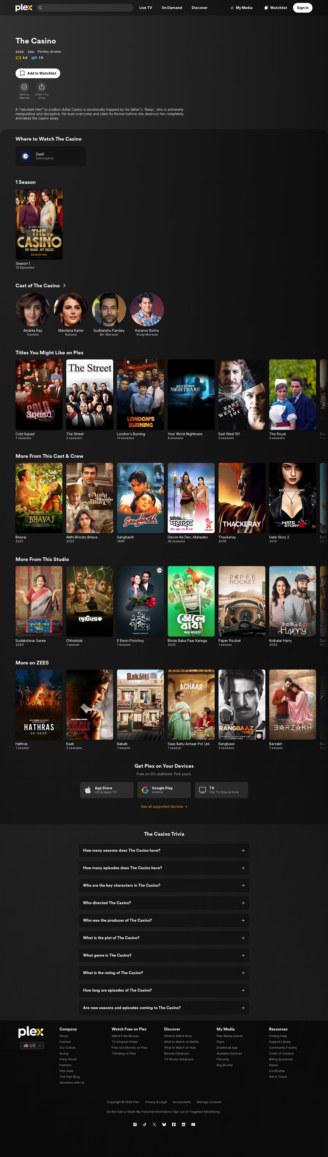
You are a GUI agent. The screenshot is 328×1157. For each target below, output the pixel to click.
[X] (154, 1124)
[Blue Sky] (164, 1124)
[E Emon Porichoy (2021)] (140, 606)
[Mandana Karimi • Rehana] (71, 314)
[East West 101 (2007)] (242, 399)
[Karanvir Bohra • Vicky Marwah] (147, 314)
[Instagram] (135, 1124)
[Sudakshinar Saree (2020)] (39, 606)
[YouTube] (193, 1124)
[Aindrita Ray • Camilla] (33, 314)
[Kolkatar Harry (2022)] (292, 606)
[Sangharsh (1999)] (140, 503)
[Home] (24, 8)
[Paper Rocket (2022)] (242, 606)
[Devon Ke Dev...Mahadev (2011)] (191, 503)
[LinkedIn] (183, 1124)
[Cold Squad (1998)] (39, 399)
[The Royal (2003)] (292, 399)
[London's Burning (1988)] (140, 399)
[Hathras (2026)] (39, 710)
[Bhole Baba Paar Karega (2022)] (191, 606)
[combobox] (88, 8)
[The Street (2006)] (89, 399)
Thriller (43, 51)
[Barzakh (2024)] (292, 710)
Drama (55, 51)
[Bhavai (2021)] (39, 503)
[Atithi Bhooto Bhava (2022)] (89, 503)
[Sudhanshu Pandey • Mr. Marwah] (109, 314)
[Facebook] (174, 1124)
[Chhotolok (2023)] (89, 606)
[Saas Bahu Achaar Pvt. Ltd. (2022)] (191, 710)
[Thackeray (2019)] (242, 503)
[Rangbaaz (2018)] (242, 710)
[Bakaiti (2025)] (140, 710)
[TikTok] (145, 1124)
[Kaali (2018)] (89, 710)
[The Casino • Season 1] (39, 229)
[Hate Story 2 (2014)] (292, 503)
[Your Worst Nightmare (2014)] (191, 399)
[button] (41, 91)
